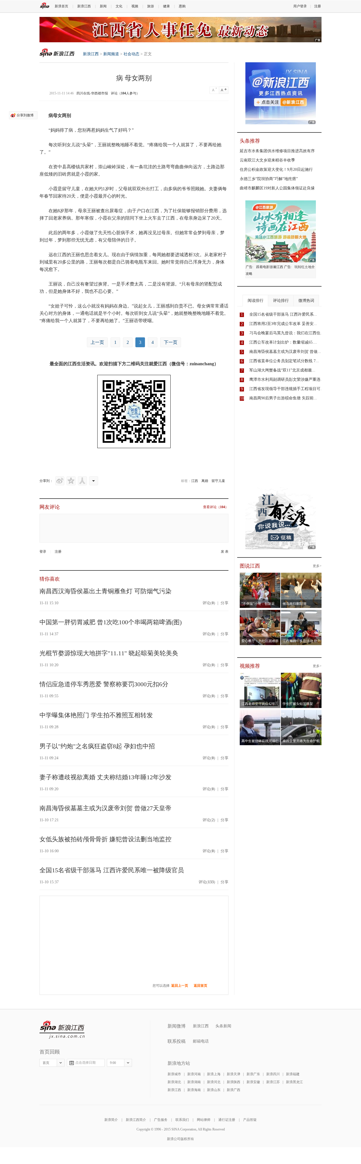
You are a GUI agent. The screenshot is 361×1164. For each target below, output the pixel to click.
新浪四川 (273, 1074)
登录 (42, 552)
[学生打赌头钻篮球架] (301, 676)
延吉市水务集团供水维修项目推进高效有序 (277, 151)
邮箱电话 (201, 1041)
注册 (317, 6)
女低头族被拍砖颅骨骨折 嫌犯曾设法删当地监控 (105, 839)
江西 (194, 481)
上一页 (97, 342)
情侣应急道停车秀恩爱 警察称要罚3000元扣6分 (103, 684)
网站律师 (203, 1120)
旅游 (150, 6)
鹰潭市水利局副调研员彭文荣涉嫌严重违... (286, 379)
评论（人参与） (125, 93)
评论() (208, 603)
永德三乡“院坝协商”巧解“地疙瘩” (269, 179)
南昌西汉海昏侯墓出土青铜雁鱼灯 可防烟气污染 (105, 591)
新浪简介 (111, 1120)
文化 (119, 6)
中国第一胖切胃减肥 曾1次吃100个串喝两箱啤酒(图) (110, 622)
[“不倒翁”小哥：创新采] (260, 576)
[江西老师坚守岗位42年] (260, 676)
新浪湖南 (194, 1082)
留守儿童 (218, 481)
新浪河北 (214, 1082)
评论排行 (281, 300)
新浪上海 (214, 1074)
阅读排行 (255, 300)
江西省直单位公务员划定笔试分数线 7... (284, 361)
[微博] (59, 480)
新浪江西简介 (136, 1120)
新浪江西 (84, 6)
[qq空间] (71, 480)
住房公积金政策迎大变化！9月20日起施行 (276, 169)
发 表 (224, 552)
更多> (317, 566)
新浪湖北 (174, 1082)
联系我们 (182, 1120)
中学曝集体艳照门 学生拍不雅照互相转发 (96, 715)
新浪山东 (214, 1090)
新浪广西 (233, 1090)
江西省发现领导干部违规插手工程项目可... (286, 389)
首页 (46, 1063)
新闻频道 (111, 54)
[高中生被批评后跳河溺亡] (260, 713)
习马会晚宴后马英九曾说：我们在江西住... (286, 333)
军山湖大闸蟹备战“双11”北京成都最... (282, 370)
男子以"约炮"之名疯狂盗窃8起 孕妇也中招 (97, 746)
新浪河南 (194, 1074)
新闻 (103, 6)
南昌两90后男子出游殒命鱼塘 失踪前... (283, 398)
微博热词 (306, 300)
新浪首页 (61, 6)
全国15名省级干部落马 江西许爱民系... (283, 314)
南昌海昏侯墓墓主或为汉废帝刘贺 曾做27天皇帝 (105, 808)
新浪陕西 (233, 1082)
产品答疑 (250, 1120)
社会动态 (131, 54)
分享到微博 (25, 115)
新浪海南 (194, 1090)
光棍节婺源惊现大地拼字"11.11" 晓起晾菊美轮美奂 (108, 653)
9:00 (113, 1063)
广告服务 (161, 1120)
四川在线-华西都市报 (92, 93)
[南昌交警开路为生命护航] (301, 713)
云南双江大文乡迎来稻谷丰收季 (267, 160)
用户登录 (300, 6)
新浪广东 (253, 1074)
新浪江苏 (273, 1082)
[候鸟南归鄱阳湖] (301, 576)
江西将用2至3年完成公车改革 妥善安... (283, 324)
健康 (166, 6)
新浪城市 (174, 1074)
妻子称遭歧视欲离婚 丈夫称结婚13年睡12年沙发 (105, 777)
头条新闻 (223, 1026)
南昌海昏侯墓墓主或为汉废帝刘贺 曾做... (285, 351)
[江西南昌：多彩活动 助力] (301, 613)
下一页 (170, 342)
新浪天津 (233, 1074)
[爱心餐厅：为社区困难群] (260, 613)
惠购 (182, 6)
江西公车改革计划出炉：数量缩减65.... (283, 342)
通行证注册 (226, 1120)
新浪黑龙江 (294, 1082)
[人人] (82, 480)
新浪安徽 (253, 1082)
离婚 (204, 481)
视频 (134, 6)
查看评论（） (215, 507)
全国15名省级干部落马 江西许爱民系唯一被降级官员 (111, 870)
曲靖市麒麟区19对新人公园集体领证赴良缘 (277, 188)
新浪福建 (293, 1074)
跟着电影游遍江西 (269, 267)
